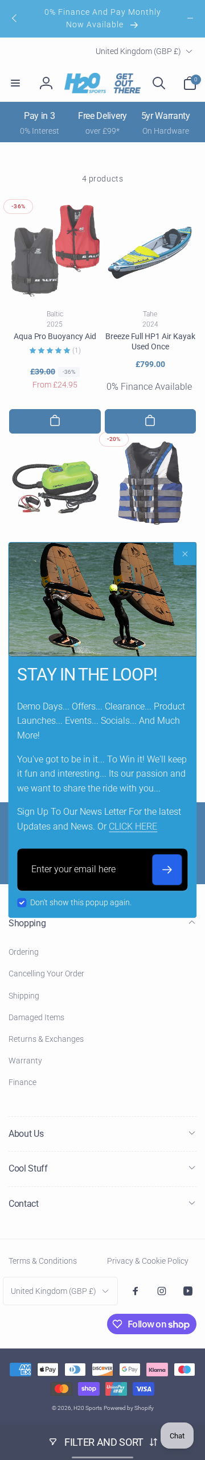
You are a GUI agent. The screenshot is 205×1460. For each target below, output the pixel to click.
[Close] (185, 553)
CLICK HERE (133, 827)
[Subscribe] (167, 869)
